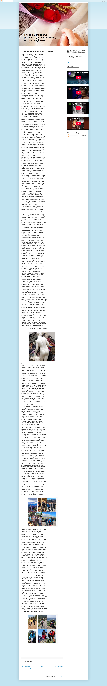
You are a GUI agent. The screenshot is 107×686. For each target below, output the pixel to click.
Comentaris (71, 137)
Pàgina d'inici (71, 62)
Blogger (60, 676)
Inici (42, 666)
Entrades (71, 134)
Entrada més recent (26, 666)
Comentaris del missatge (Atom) (34, 668)
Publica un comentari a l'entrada (29, 664)
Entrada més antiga (59, 666)
